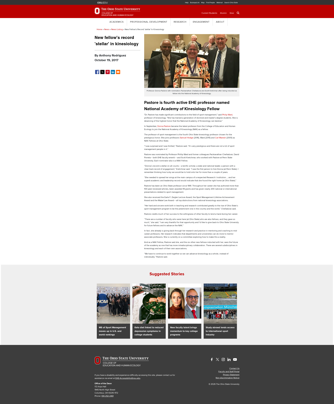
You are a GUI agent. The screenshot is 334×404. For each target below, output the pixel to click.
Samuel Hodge (186, 137)
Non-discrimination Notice (227, 378)
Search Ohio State (231, 3)
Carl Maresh (220, 137)
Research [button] (180, 22)
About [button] (220, 22)
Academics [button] (116, 22)
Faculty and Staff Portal (228, 371)
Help (186, 3)
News (106, 29)
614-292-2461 (108, 396)
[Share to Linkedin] (113, 72)
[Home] (117, 11)
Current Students (209, 13)
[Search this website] (238, 12)
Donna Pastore (164, 126)
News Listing (117, 29)
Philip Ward (227, 114)
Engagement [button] (201, 22)
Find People (210, 3)
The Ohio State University (102, 3)
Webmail (219, 3)
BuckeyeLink (194, 3)
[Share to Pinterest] (108, 72)
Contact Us (234, 368)
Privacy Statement (231, 374)
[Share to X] (102, 72)
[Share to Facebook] (97, 72)
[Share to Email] (118, 72)
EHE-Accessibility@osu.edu (127, 378)
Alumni (223, 13)
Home (99, 29)
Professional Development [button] (148, 22)
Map (202, 3)
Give (232, 13)
